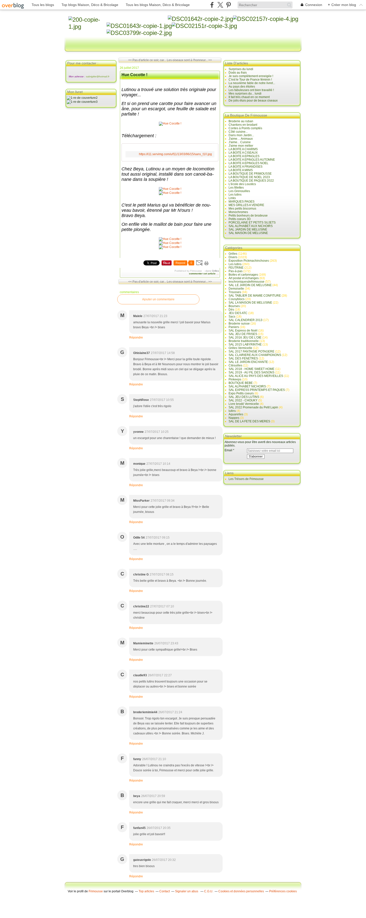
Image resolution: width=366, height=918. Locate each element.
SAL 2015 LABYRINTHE (245, 344)
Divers (233, 257)
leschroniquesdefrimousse (246, 281)
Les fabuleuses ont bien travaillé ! (251, 90)
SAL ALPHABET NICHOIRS (247, 386)
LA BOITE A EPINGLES (244, 156)
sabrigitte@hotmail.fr (97, 76)
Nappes (234, 418)
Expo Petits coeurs (241, 393)
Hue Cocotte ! (134, 75)
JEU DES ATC (238, 313)
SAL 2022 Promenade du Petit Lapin (253, 407)
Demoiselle (236, 288)
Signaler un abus (187, 891)
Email (228, 450)
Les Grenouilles (239, 191)
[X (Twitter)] (220, 5)
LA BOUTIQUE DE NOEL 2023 (249, 177)
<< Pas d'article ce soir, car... (147, 60)
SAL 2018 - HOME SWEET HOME (251, 369)
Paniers (234, 327)
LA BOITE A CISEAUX (243, 152)
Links (232, 198)
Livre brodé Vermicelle (244, 404)
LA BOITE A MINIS (241, 170)
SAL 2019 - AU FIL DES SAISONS (251, 372)
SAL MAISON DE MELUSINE (248, 233)
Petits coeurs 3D (240, 219)
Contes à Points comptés (245, 128)
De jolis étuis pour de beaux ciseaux (253, 100)
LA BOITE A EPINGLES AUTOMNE (252, 159)
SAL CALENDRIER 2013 (245, 320)
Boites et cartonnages (243, 274)
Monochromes (238, 212)
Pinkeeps (235, 379)
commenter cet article (202, 273)
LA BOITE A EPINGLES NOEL (248, 163)
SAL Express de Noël (243, 330)
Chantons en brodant (243, 124)
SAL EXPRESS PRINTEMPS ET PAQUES (257, 390)
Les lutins (235, 194)
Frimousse (96, 891)
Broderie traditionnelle (244, 341)
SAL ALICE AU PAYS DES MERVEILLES (256, 376)
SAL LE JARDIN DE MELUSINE (250, 285)
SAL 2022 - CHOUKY (243, 400)
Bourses (234, 306)
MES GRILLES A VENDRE (246, 205)
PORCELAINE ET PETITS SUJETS (252, 222)
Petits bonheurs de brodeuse (248, 215)
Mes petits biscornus (242, 208)
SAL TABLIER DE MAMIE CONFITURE (255, 295)
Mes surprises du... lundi (245, 93)
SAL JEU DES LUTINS (244, 397)
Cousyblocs (236, 299)
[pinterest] (228, 5)
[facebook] (212, 5)
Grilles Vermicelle (240, 348)
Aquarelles (236, 414)
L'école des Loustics (242, 184)
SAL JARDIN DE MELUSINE (248, 229)
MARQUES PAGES (241, 201)
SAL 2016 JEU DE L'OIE (245, 337)
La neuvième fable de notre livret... (252, 83)
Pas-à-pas (236, 271)
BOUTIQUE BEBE (241, 383)
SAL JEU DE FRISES (243, 334)
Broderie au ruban (241, 121)
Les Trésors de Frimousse (246, 479)
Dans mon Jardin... (241, 135)
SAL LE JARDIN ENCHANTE (248, 362)
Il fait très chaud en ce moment (249, 97)
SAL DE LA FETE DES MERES (249, 421)
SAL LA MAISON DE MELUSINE (250, 302)
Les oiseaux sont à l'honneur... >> (189, 60)
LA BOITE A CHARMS (243, 149)
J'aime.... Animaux (241, 138)
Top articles (146, 891)
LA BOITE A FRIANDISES (245, 166)
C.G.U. (208, 891)
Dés (231, 309)
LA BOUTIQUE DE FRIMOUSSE (250, 173)
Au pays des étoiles (242, 86)
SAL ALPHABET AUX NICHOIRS (251, 226)
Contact (164, 891)
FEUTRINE (236, 267)
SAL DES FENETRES (243, 358)
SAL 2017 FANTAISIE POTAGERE (251, 351)
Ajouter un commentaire (158, 299)
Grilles (215, 270)
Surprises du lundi (241, 69)
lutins (232, 411)
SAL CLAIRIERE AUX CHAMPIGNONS (255, 355)
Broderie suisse (239, 323)
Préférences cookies (283, 891)
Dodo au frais (238, 72)
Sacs (232, 316)
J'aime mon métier (241, 145)
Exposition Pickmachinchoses (249, 260)
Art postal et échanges (244, 278)
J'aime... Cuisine (240, 142)
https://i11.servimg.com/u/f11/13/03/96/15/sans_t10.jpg (175, 154)
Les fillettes (236, 187)
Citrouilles (235, 365)
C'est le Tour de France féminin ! (250, 79)
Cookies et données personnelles (241, 891)
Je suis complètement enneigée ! (251, 76)
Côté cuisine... (238, 131)
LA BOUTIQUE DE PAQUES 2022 (251, 180)
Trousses (235, 292)
